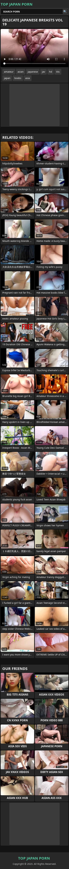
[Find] (65, 11)
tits (58, 71)
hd (50, 71)
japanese (33, 71)
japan (7, 78)
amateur (9, 71)
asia (27, 78)
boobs (17, 78)
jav (43, 71)
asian (21, 71)
